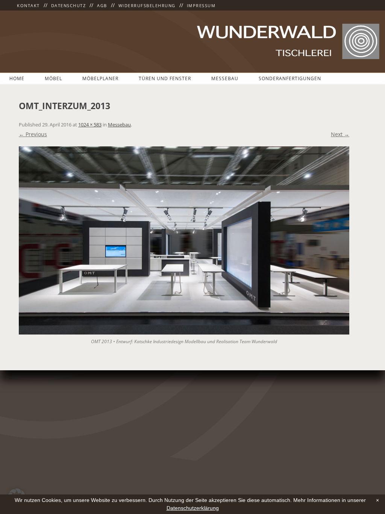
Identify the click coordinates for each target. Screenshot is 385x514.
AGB (102, 5)
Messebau (224, 78)
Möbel (53, 78)
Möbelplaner (100, 78)
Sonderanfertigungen (290, 78)
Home (16, 78)
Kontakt (28, 5)
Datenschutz (68, 5)
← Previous (33, 134)
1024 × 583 (90, 124)
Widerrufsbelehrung (147, 5)
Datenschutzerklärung (193, 508)
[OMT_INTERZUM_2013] (184, 240)
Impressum (201, 5)
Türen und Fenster (165, 78)
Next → (340, 134)
